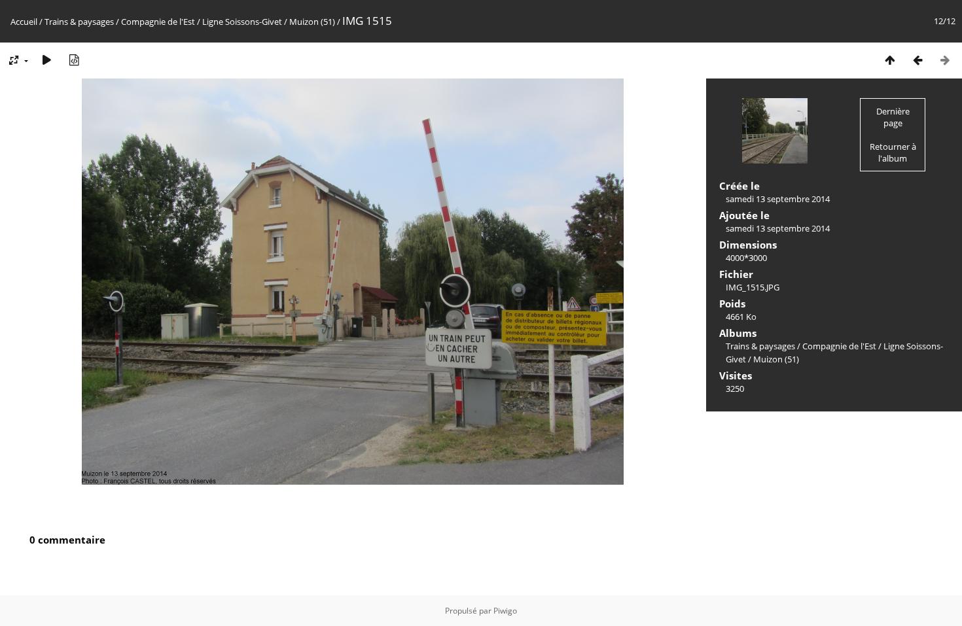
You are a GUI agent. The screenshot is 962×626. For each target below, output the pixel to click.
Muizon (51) (312, 21)
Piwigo (505, 610)
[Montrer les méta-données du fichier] (74, 59)
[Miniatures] (890, 59)
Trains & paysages (79, 21)
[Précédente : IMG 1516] (917, 59)
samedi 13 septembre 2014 (778, 199)
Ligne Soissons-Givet (242, 21)
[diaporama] (46, 59)
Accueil (23, 21)
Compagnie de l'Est (158, 21)
